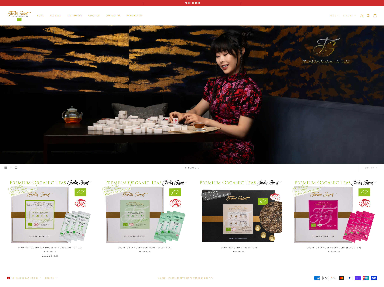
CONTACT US (113, 16)
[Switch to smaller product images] (11, 168)
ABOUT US (94, 16)
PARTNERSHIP (135, 16)
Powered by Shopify (202, 278)
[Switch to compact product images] (16, 168)
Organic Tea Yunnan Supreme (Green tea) (145, 248)
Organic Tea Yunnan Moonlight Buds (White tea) (50, 248)
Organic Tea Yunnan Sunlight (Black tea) (334, 248)
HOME (40, 16)
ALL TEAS (55, 16)
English (347, 16)
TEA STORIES (74, 16)
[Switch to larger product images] (5, 168)
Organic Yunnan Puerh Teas (239, 248)
